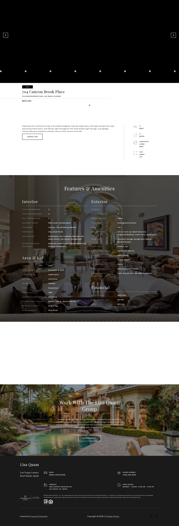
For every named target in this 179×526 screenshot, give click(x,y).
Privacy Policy (112, 516)
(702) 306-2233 (129, 475)
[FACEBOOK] (151, 516)
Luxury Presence (39, 516)
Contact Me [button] (32, 137)
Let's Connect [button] (89, 438)
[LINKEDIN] (157, 516)
